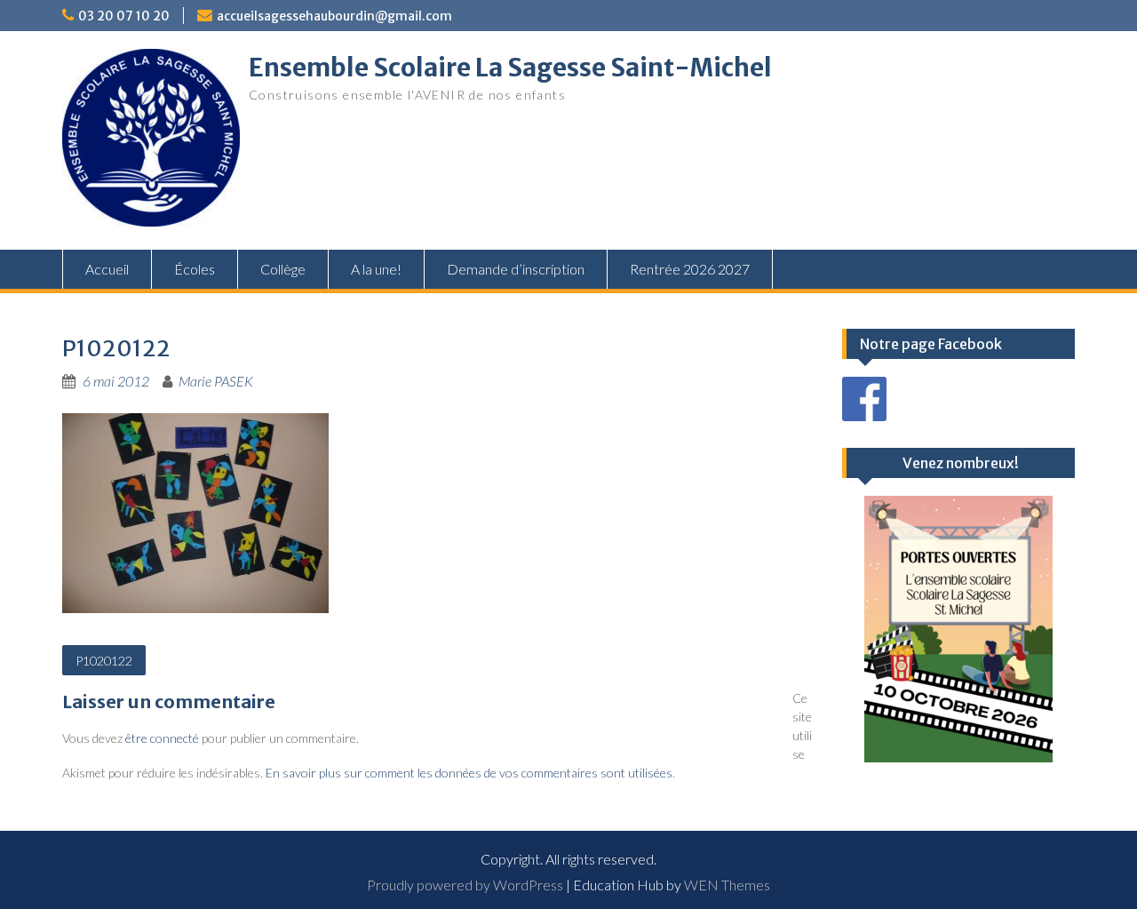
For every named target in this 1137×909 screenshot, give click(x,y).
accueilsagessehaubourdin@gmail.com (334, 16)
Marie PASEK (216, 380)
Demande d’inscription (515, 268)
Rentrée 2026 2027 (690, 268)
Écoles (194, 268)
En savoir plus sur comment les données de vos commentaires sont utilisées (469, 772)
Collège (283, 268)
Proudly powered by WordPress (465, 884)
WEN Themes (727, 884)
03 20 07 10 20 (124, 16)
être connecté (162, 738)
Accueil (107, 268)
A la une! (376, 268)
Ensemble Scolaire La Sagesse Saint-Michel (510, 68)
